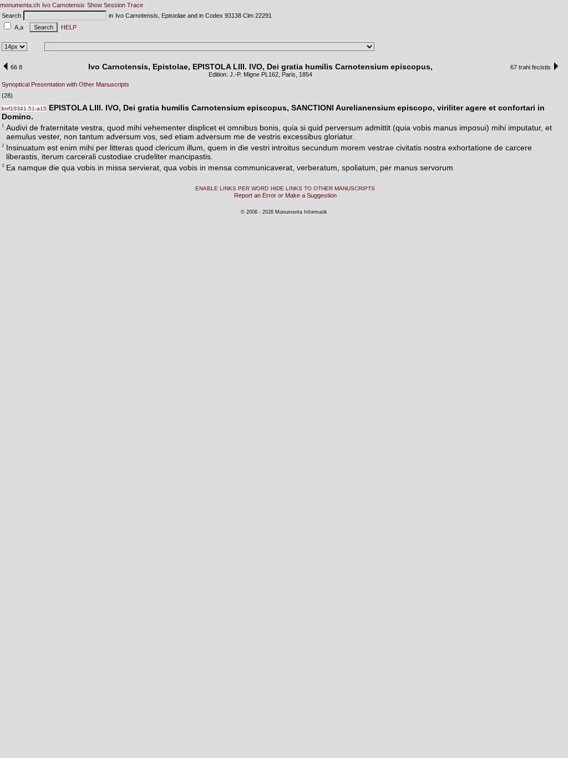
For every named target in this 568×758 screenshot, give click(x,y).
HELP (67, 27)
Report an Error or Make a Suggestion (285, 195)
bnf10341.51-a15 (24, 108)
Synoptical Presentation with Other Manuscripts (65, 84)
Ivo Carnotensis (63, 5)
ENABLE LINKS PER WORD (231, 188)
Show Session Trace (115, 5)
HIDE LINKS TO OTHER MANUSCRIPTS (323, 188)
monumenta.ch (20, 5)
